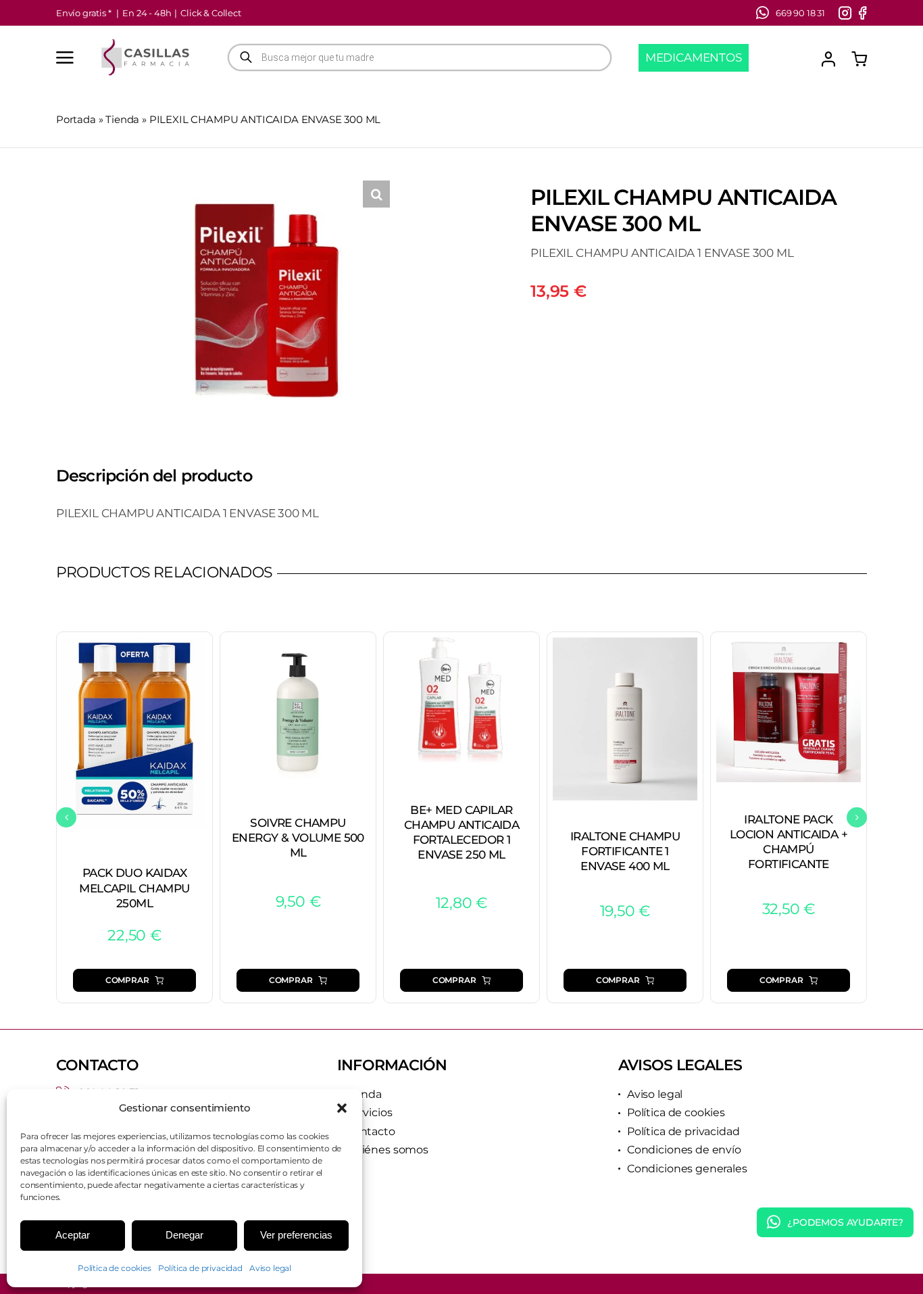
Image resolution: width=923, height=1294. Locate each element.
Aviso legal (270, 1268)
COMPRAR (127, 980)
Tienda (122, 119)
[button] (342, 1108)
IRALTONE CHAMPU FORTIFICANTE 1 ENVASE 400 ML (625, 851)
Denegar (184, 1235)
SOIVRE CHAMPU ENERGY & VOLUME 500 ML (298, 837)
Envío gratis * (83, 12)
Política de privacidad (200, 1268)
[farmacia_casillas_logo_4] (145, 43)
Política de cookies (114, 1268)
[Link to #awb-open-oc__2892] (65, 57)
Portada (76, 119)
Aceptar (72, 1235)
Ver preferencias (296, 1235)
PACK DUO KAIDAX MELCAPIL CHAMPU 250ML (134, 887)
